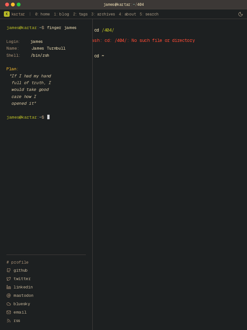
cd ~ (99, 55)
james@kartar (117, 4)
